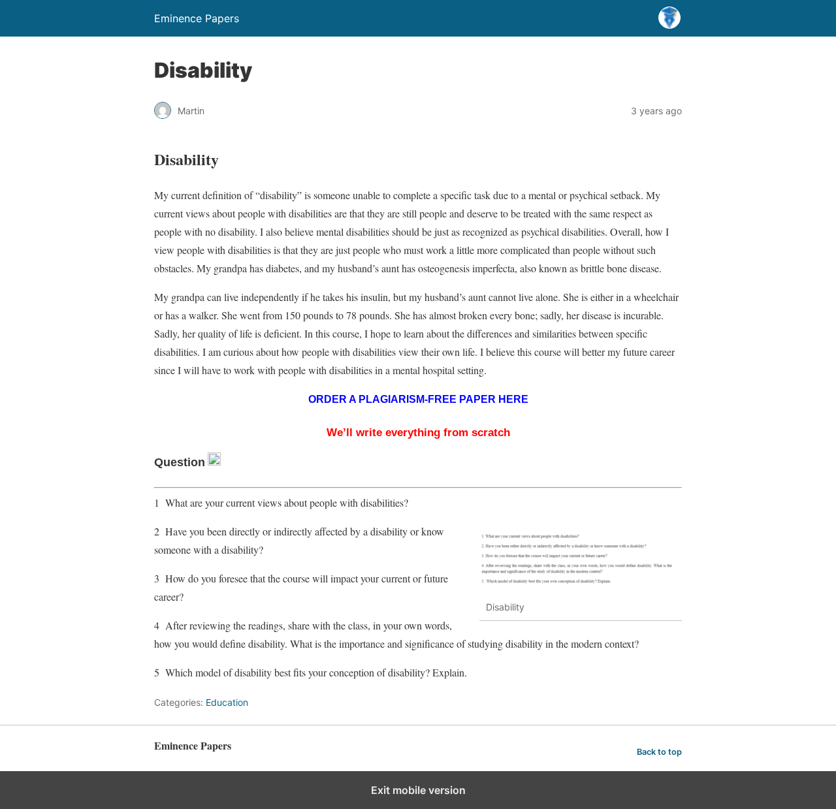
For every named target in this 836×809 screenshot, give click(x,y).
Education (227, 702)
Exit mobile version (418, 790)
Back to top (659, 752)
